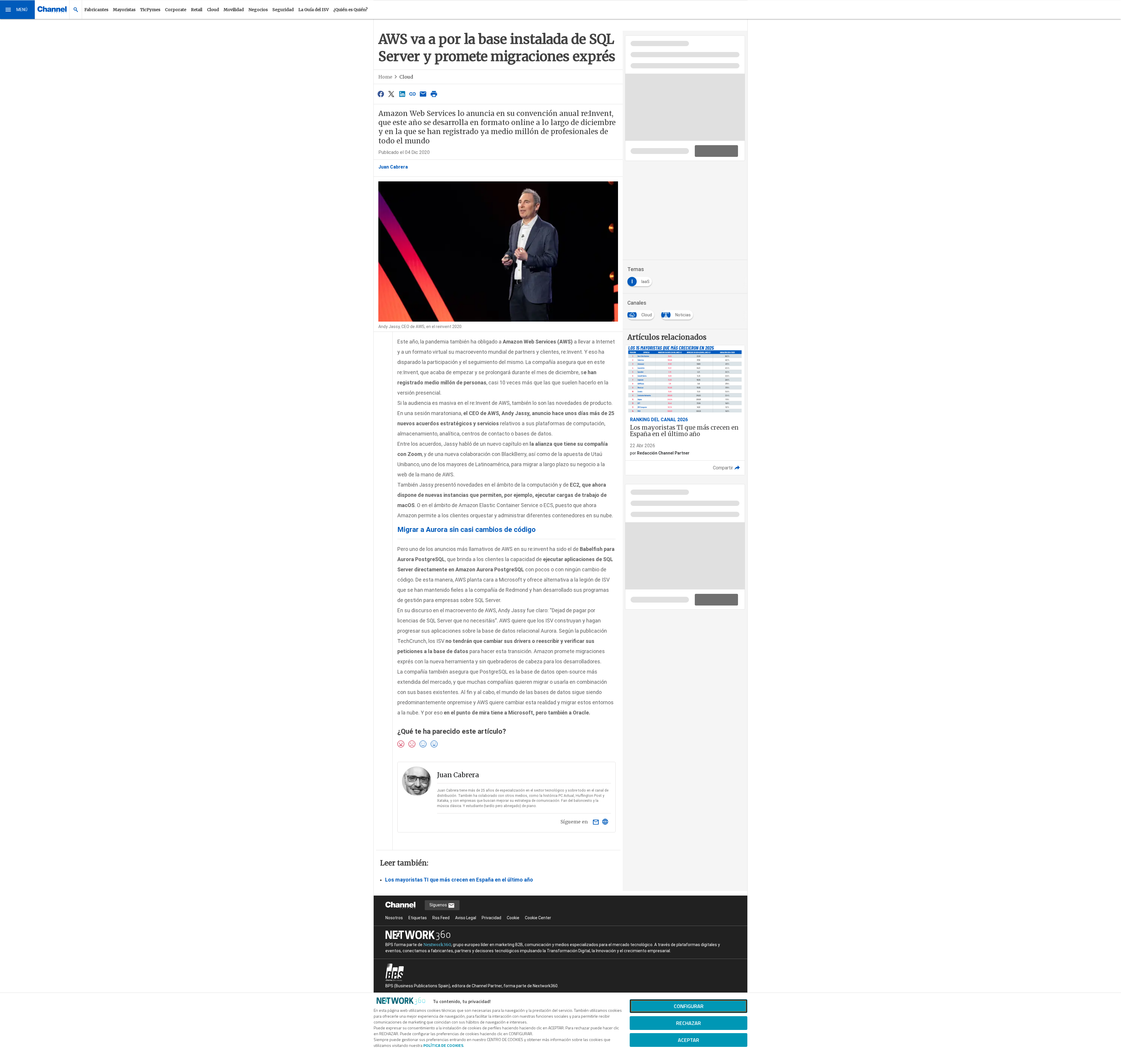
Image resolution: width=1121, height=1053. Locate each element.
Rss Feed (441, 917)
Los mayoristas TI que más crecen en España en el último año (459, 880)
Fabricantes (96, 9)
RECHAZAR (688, 1023)
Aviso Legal (465, 917)
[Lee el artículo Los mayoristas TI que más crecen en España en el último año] (685, 410)
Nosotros (394, 917)
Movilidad (234, 9)
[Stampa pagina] (433, 93)
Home (385, 77)
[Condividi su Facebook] (380, 93)
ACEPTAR (688, 1040)
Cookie (513, 917)
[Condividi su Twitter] (391, 93)
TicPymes (150, 9)
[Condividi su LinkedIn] (402, 93)
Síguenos (438, 905)
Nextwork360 (437, 944)
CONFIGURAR (689, 1006)
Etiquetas (417, 917)
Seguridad (283, 9)
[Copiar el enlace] (412, 93)
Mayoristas (124, 9)
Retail (196, 9)
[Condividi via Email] (423, 93)
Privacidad (491, 917)
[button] (17, 9)
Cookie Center (538, 917)
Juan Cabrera (393, 167)
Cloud (213, 9)
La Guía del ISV (313, 9)
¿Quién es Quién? (350, 9)
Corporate (175, 9)
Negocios (258, 9)
